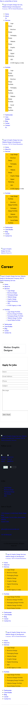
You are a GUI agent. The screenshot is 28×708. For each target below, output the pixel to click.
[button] (2, 12)
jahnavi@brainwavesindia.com (10, 529)
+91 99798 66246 (6, 534)
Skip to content (4, 1)
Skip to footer (13, 1)
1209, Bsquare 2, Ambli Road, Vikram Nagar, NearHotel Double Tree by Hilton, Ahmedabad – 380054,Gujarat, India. (14, 517)
